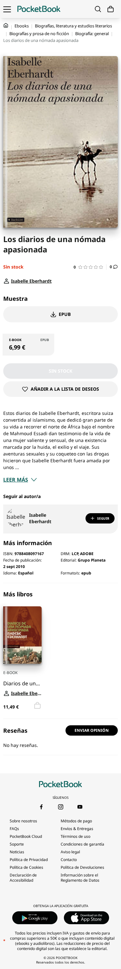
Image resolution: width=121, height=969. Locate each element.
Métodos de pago (76, 821)
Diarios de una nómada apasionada (22, 684)
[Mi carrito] (110, 9)
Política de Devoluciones (82, 867)
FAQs (14, 828)
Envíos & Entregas (77, 828)
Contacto (69, 859)
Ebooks (22, 26)
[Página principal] (38, 9)
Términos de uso (75, 836)
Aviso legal (70, 852)
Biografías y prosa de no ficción (39, 33)
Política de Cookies (26, 867)
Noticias (17, 852)
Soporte (17, 844)
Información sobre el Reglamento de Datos (80, 877)
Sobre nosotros (23, 821)
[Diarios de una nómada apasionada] (22, 635)
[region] (60, 651)
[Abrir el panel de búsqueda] (98, 9)
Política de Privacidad (29, 859)
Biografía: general (92, 33)
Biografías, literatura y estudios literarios (73, 26)
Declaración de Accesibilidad (23, 877)
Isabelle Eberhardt (40, 518)
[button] (90, 267)
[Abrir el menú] (7, 9)
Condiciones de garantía (82, 844)
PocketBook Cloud (26, 836)
